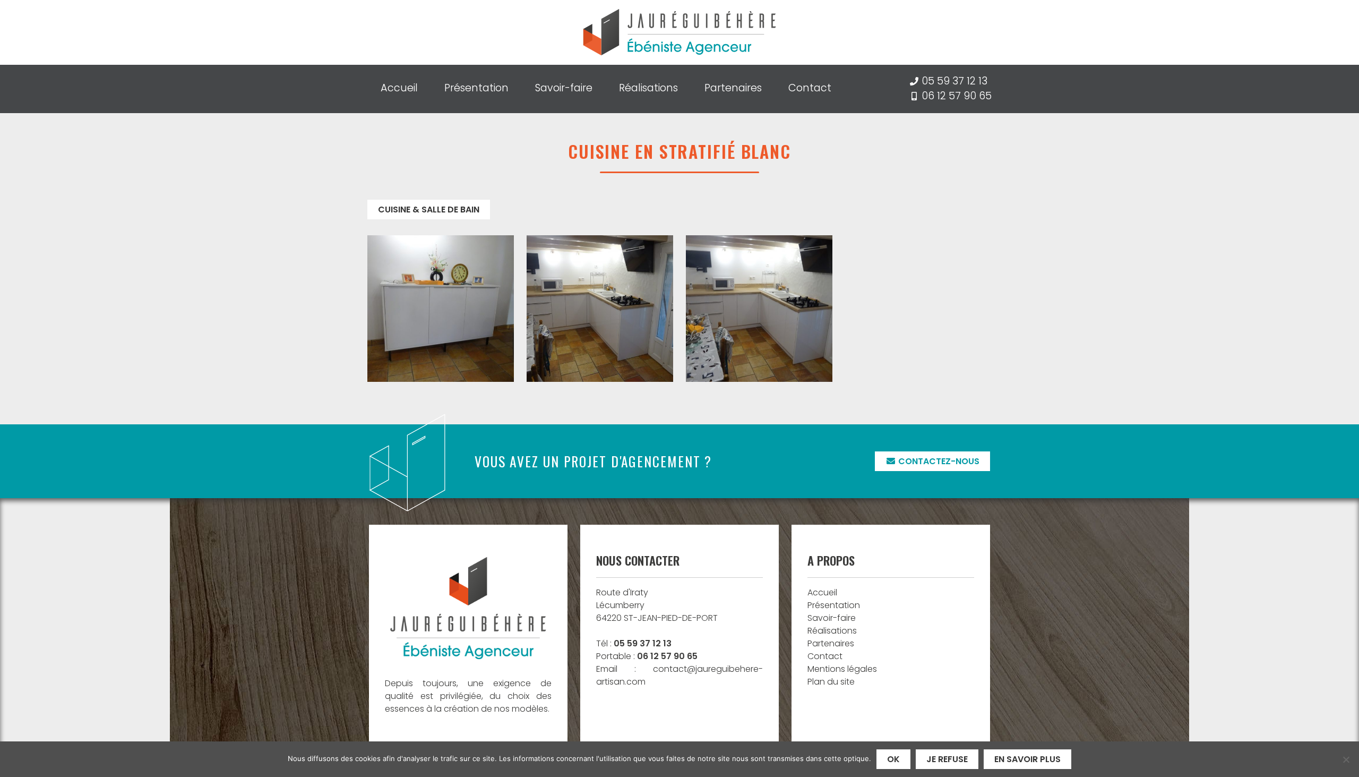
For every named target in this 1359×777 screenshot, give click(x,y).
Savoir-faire (563, 88)
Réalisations (648, 88)
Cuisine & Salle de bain (428, 209)
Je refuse (947, 759)
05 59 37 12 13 (954, 81)
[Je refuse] (1345, 759)
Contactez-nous (937, 461)
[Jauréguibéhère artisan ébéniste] (679, 32)
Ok (893, 759)
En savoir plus (1027, 759)
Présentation (476, 88)
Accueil (399, 88)
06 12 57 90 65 (957, 96)
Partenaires (733, 88)
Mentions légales (842, 669)
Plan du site (831, 682)
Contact (809, 88)
